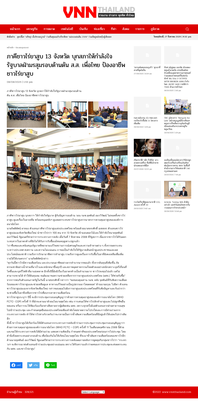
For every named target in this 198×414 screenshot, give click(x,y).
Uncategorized (22, 47)
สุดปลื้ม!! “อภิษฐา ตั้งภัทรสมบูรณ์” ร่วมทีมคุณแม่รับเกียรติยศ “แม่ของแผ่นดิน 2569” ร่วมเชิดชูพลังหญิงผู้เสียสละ (64, 36)
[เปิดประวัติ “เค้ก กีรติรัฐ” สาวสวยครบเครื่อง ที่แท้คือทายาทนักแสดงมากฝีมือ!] (147, 148)
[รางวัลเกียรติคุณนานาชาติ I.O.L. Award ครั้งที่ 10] (147, 190)
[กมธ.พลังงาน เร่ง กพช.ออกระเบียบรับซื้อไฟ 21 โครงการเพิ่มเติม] (147, 106)
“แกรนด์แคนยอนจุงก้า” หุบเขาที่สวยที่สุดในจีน (147, 69)
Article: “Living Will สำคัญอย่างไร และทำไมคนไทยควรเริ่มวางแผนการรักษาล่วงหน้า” (177, 204)
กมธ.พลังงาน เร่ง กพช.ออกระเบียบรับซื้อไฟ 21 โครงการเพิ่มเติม (146, 120)
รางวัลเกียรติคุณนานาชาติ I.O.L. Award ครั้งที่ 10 (147, 203)
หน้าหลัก (10, 47)
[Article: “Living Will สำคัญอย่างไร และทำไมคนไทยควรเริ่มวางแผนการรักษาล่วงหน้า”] (177, 190)
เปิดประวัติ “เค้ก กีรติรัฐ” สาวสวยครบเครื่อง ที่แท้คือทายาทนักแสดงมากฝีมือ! (146, 162)
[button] (187, 29)
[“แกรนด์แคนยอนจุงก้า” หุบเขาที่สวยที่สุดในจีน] (147, 55)
